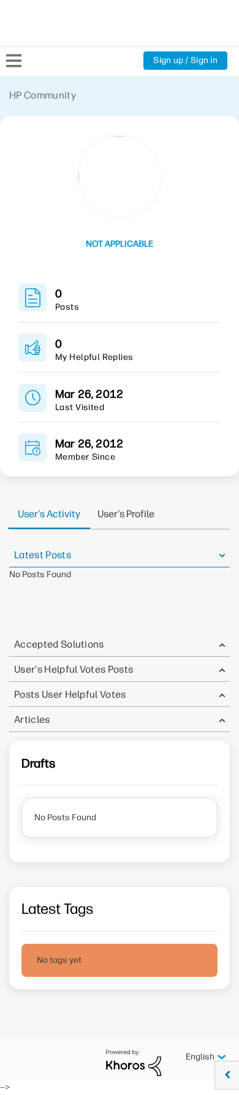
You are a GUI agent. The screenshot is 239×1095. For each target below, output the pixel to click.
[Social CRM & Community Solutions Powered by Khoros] (133, 1062)
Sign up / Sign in (185, 60)
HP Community (42, 95)
